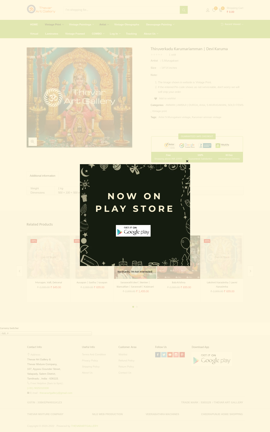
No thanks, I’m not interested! (135, 271)
